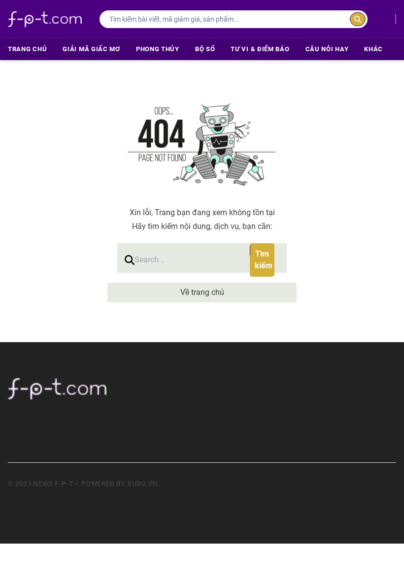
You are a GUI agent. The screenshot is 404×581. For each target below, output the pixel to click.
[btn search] (358, 19)
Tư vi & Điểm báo (260, 49)
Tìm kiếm (263, 259)
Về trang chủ (202, 292)
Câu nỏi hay (327, 49)
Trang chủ (27, 49)
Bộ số (205, 49)
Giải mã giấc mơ (91, 49)
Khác (373, 49)
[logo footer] (202, 388)
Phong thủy (157, 49)
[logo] (45, 19)
